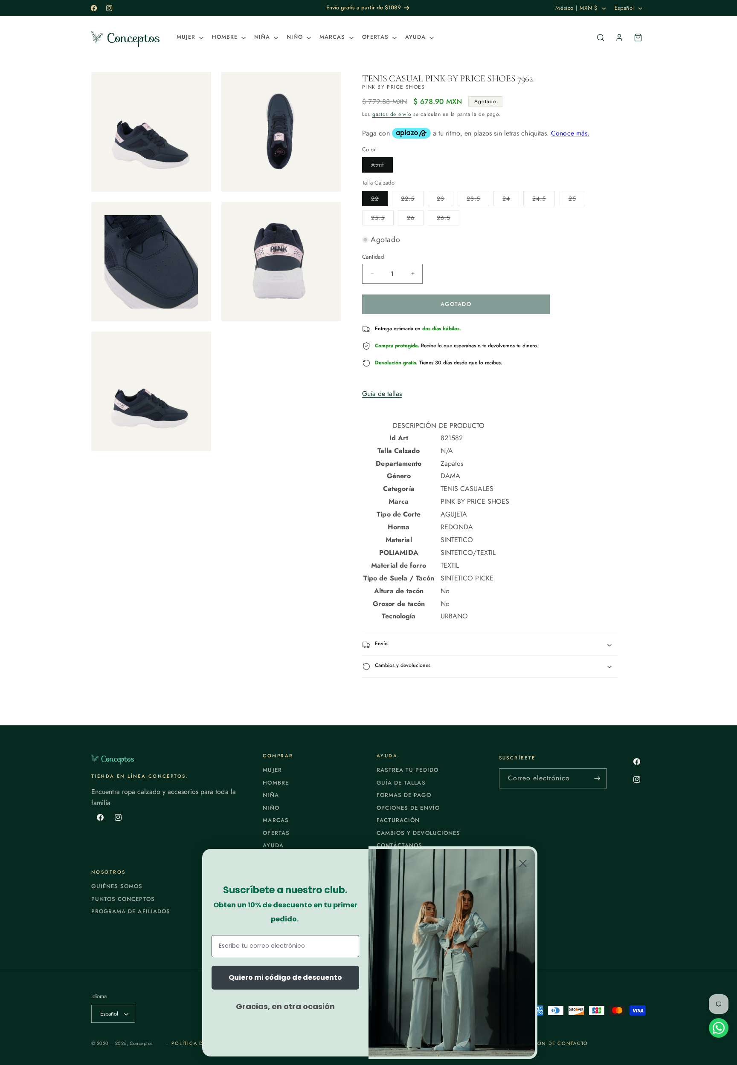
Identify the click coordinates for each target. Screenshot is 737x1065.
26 (415, 219)
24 (510, 200)
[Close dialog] (523, 863)
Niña (271, 795)
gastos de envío (392, 114)
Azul (382, 166)
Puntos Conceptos (123, 899)
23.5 (478, 200)
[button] (189, 37)
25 (577, 200)
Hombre (275, 783)
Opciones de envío (408, 808)
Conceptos (141, 1043)
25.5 (382, 219)
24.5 (543, 200)
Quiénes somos (117, 886)
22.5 (412, 200)
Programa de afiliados (130, 911)
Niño (271, 808)
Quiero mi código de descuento (285, 977)
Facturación (398, 820)
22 (379, 200)
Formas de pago (404, 795)
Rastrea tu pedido (407, 770)
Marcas (275, 820)
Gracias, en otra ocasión (285, 1006)
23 (445, 200)
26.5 (448, 219)
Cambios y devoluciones (418, 833)
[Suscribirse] (597, 778)
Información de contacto (546, 1043)
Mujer (272, 770)
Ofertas (276, 833)
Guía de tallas (382, 393)
